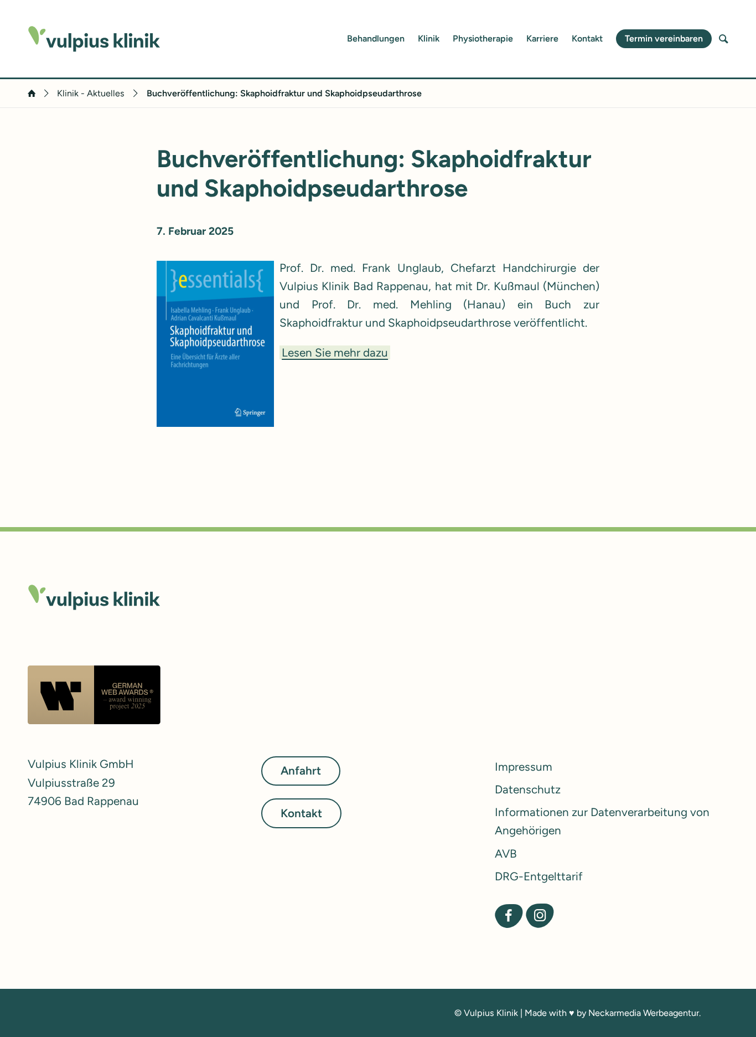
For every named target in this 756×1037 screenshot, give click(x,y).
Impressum (523, 766)
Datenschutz (528, 789)
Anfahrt (301, 771)
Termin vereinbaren (664, 38)
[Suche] (723, 38)
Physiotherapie (483, 38)
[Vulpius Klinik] (94, 39)
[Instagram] (540, 915)
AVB (506, 853)
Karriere (542, 38)
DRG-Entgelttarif (539, 876)
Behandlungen (376, 38)
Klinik (428, 38)
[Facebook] (509, 915)
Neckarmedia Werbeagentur (643, 1013)
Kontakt (587, 38)
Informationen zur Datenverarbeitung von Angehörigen (602, 821)
